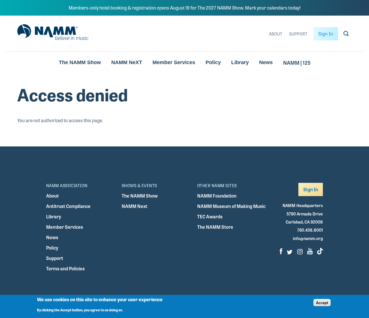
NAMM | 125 (296, 62)
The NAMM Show (80, 62)
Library (240, 62)
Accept (322, 302)
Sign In (325, 33)
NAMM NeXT (126, 62)
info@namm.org (308, 238)
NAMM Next (134, 206)
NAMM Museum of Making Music (231, 206)
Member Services (174, 62)
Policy (213, 62)
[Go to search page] (346, 35)
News (266, 62)
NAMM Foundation (216, 195)
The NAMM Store (215, 227)
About (275, 34)
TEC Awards (210, 216)
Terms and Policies (65, 268)
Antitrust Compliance (68, 206)
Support (298, 34)
